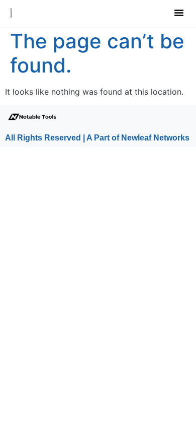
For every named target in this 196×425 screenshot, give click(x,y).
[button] (178, 12)
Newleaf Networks (155, 137)
